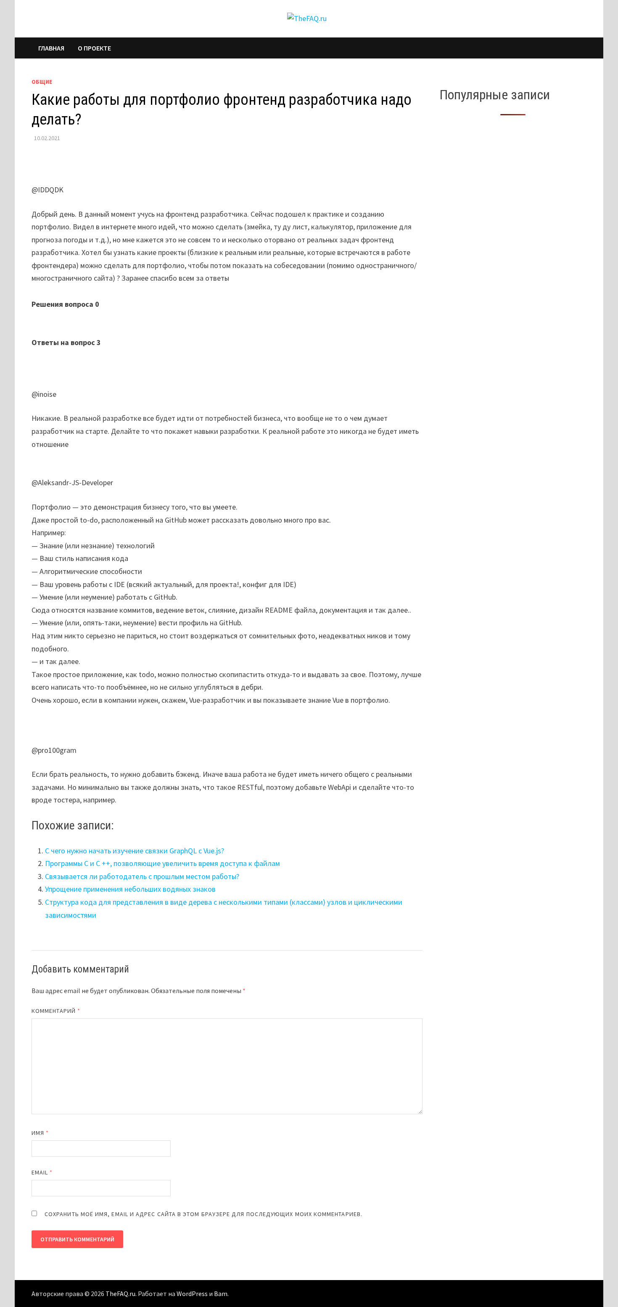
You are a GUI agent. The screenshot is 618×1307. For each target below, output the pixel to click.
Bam (220, 1293)
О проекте (94, 48)
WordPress (192, 1293)
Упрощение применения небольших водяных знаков (130, 889)
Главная (51, 48)
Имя (40, 1133)
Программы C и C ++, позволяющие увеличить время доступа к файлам (162, 863)
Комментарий (56, 1011)
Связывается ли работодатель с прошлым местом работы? (142, 876)
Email (42, 1172)
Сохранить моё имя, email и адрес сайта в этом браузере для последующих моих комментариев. (203, 1214)
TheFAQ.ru (120, 1293)
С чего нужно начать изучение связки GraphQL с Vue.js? (134, 850)
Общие (42, 81)
